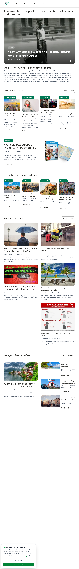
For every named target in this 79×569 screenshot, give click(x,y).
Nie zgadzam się (18, 560)
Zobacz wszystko (68, 91)
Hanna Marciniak (8, 254)
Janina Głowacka (12, 59)
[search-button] (69, 4)
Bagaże (30, 3)
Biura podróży (37, 3)
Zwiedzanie (46, 3)
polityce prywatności (24, 556)
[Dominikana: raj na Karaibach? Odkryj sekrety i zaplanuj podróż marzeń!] (39, 41)
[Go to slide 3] (72, 61)
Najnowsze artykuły (21, 3)
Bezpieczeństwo (55, 3)
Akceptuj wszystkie (18, 564)
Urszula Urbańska (8, 292)
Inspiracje (63, 3)
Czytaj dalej (8, 164)
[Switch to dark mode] (73, 3)
